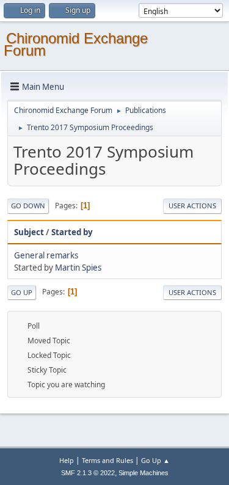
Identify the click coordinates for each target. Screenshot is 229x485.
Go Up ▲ (155, 460)
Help (66, 460)
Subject (29, 232)
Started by (72, 232)
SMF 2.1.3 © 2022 (88, 472)
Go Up (21, 292)
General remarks (46, 255)
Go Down (28, 205)
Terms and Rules (107, 460)
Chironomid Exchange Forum (76, 44)
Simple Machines (143, 472)
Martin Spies (78, 267)
